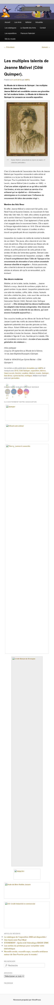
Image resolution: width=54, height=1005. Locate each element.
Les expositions (10, 33)
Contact (43, 27)
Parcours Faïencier (28, 33)
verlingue (28, 375)
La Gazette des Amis (28, 27)
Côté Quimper (24, 370)
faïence (43, 370)
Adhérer (28, 22)
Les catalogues (10, 27)
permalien (15, 378)
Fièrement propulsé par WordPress (27, 999)
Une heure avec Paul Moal (15, 939)
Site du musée (10, 39)
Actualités (39, 22)
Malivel (32, 373)
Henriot (18, 373)
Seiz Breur (8, 375)
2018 (16, 370)
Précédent (9, 47)
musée (38, 373)
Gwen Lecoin (9, 373)
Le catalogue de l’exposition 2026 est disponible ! (25, 937)
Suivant (46, 47)
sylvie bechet (18, 375)
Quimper (45, 373)
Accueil (7, 22)
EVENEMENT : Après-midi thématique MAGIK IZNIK (26, 942)
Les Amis (17, 22)
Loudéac (25, 373)
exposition (35, 370)
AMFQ (27, 79)
